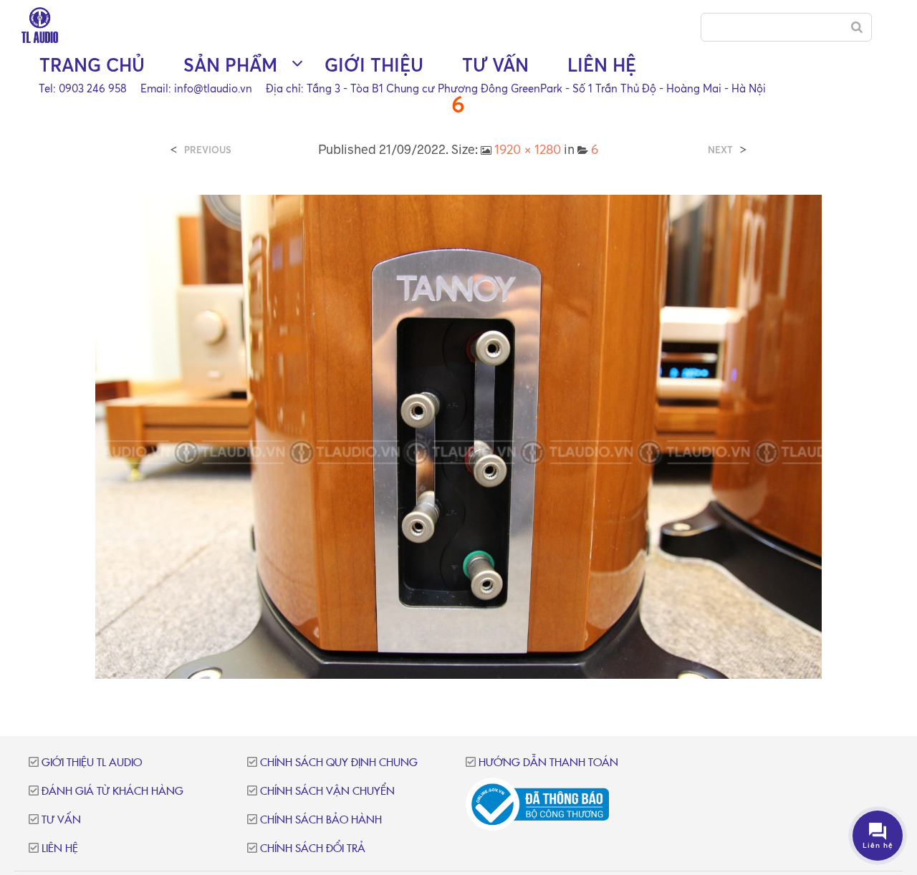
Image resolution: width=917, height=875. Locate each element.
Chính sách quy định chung (339, 763)
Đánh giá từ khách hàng (112, 791)
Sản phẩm (230, 65)
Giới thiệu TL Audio (92, 763)
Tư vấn (495, 65)
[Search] (856, 27)
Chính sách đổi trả (312, 849)
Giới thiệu (374, 65)
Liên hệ (601, 65)
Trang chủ (92, 65)
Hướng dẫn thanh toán (548, 763)
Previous (207, 150)
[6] (458, 435)
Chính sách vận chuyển (327, 791)
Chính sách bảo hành (321, 820)
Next (720, 150)
